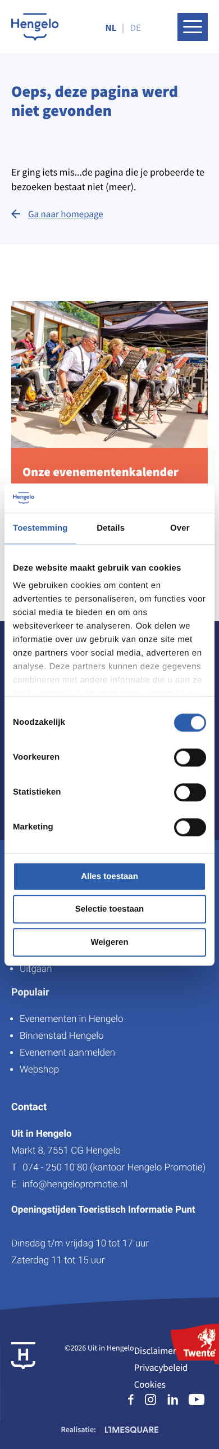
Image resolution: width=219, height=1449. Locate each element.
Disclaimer (155, 1350)
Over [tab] (180, 528)
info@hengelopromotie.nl (74, 1184)
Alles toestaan (109, 876)
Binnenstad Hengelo (62, 1036)
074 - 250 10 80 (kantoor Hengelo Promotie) (114, 1167)
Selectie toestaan (109, 909)
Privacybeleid (161, 1367)
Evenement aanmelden (67, 1052)
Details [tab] (111, 528)
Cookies (150, 1384)
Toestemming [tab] (40, 528)
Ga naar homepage (65, 214)
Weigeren (109, 942)
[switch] (190, 757)
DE (135, 27)
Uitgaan (36, 969)
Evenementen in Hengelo (71, 1019)
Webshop (39, 1069)
